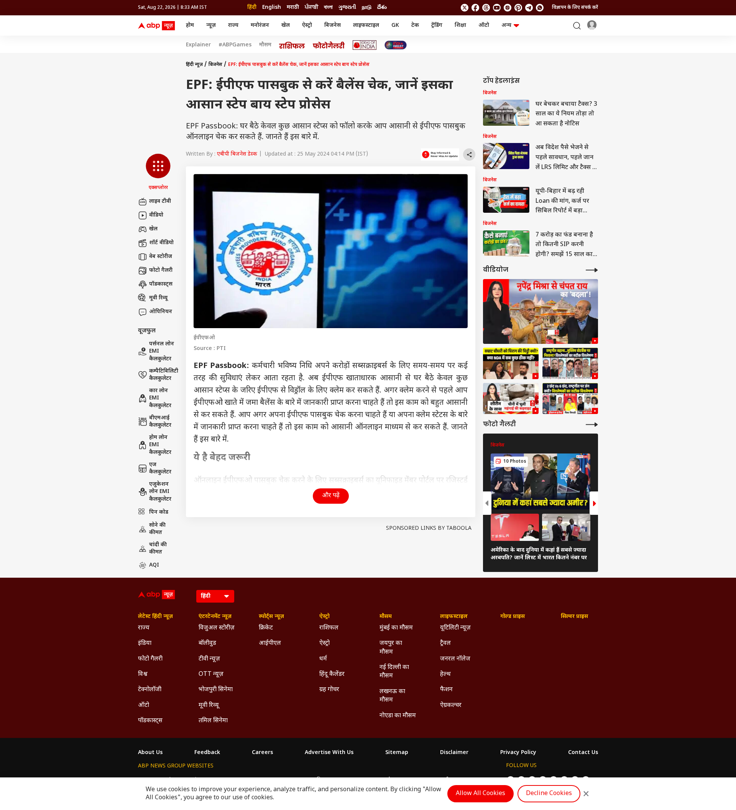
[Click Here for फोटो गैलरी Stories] (329, 45)
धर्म (323, 659)
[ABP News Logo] (158, 25)
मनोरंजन (260, 25)
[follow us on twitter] (464, 7)
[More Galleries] (592, 424)
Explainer (198, 45)
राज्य (233, 25)
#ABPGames (235, 45)
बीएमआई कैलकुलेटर (160, 421)
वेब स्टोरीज (160, 256)
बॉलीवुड (207, 643)
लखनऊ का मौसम (392, 696)
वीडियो (156, 215)
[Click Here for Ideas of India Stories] (365, 45)
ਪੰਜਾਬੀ (311, 7)
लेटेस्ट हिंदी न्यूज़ (155, 616)
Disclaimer (454, 753)
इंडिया (144, 643)
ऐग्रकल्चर (451, 706)
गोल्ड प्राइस (512, 616)
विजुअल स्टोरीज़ (217, 628)
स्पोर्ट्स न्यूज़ (271, 616)
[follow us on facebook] (475, 7)
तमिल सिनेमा (213, 721)
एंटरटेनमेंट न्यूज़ (215, 616)
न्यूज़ (211, 25)
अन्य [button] (506, 25)
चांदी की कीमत (158, 548)
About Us (150, 753)
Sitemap (396, 753)
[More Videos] (592, 270)
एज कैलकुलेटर (160, 468)
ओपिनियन (160, 311)
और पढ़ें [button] (331, 496)
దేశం (382, 7)
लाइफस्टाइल (366, 25)
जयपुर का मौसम (391, 647)
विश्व (143, 674)
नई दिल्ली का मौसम (394, 672)
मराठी (293, 7)
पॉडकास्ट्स (160, 284)
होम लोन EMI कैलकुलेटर (160, 445)
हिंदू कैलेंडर (332, 674)
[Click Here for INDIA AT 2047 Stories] (395, 45)
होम (190, 25)
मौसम (265, 45)
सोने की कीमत (157, 529)
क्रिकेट (266, 628)
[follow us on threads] (486, 7)
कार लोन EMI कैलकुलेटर (160, 398)
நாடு (366, 7)
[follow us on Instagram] (507, 7)
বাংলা (328, 7)
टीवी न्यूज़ (209, 659)
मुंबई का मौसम (396, 628)
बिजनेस (332, 25)
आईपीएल (270, 643)
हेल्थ (445, 674)
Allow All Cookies (480, 794)
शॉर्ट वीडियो (161, 242)
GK (395, 25)
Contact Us (583, 753)
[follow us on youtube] (496, 7)
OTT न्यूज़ (211, 674)
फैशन (446, 690)
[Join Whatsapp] (539, 7)
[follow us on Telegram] (529, 7)
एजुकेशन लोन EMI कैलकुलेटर (160, 492)
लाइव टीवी (160, 201)
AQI (154, 565)
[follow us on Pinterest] (518, 7)
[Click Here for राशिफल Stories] (292, 45)
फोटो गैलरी (160, 270)
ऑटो (483, 25)
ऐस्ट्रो (307, 25)
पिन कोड (158, 512)
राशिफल (328, 628)
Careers (262, 753)
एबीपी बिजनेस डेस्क (237, 154)
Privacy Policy (518, 753)
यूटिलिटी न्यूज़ (455, 628)
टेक (415, 25)
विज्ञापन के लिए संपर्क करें (575, 8)
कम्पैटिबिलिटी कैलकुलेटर (163, 375)
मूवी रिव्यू (158, 298)
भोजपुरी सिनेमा (216, 690)
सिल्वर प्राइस (574, 616)
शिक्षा (460, 25)
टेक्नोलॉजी (149, 690)
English (271, 7)
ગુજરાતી (347, 7)
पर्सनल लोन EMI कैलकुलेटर (161, 351)
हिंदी (251, 7)
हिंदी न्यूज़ (194, 65)
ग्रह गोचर (329, 690)
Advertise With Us (329, 753)
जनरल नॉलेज (455, 659)
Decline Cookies (549, 794)
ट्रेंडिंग (436, 25)
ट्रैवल (445, 643)
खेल (285, 25)
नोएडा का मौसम (398, 716)
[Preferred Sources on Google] (440, 154)
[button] (158, 172)
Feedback (207, 753)
